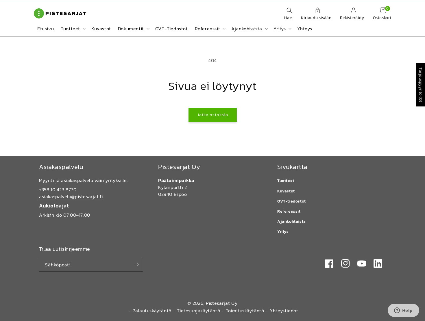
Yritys (283, 232)
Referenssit (289, 211)
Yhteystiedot (284, 310)
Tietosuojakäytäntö (198, 310)
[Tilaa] (136, 265)
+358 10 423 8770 (58, 189)
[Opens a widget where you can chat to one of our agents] (403, 311)
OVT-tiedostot (291, 201)
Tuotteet (285, 181)
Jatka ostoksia (212, 114)
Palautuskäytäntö (151, 310)
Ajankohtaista (291, 221)
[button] (286, 14)
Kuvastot (286, 191)
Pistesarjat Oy (222, 303)
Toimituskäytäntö (245, 310)
